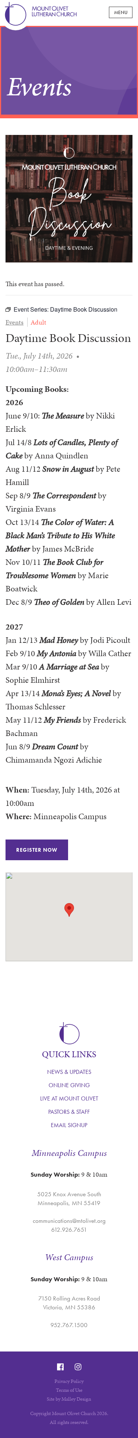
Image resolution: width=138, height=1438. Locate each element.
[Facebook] (60, 1367)
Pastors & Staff (69, 1112)
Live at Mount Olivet (69, 1098)
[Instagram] (78, 1367)
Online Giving (69, 1085)
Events (15, 322)
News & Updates (69, 1072)
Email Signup (69, 1125)
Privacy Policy (69, 1381)
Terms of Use (69, 1390)
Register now (36, 850)
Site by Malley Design (69, 1399)
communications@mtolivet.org (69, 1221)
